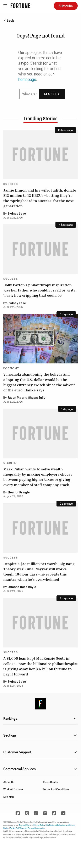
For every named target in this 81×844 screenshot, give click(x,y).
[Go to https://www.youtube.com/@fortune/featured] (63, 813)
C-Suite (9, 463)
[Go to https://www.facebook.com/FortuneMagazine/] (17, 813)
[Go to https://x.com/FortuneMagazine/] (26, 813)
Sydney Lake (16, 213)
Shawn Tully (36, 397)
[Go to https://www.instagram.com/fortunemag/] (45, 813)
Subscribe (66, 6)
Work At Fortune (13, 789)
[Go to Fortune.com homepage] (20, 5)
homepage (27, 79)
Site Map (8, 796)
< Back (9, 20)
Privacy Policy (39, 825)
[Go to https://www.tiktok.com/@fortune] (54, 813)
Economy (11, 368)
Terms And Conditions (56, 789)
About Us (8, 782)
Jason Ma (14, 397)
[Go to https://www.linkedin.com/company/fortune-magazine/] (35, 813)
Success (10, 184)
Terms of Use (24, 825)
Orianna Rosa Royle (21, 587)
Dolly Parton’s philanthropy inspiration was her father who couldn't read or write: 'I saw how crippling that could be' (40, 290)
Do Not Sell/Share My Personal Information (27, 828)
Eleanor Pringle (18, 492)
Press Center (50, 782)
